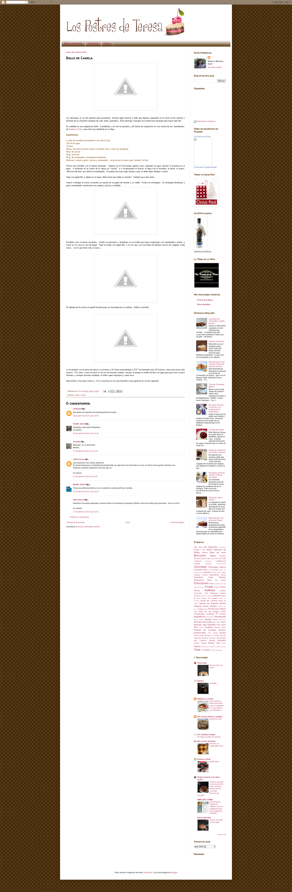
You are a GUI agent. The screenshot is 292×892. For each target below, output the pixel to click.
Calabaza (208, 561)
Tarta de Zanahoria (216, 341)
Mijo (214, 622)
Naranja (198, 624)
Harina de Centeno (208, 601)
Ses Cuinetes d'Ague (206, 735)
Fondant (217, 583)
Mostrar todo (222, 834)
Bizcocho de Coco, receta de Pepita (216, 519)
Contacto (93, 43)
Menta (215, 619)
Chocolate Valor (200, 570)
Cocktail (210, 570)
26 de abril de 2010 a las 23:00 (86, 416)
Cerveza (208, 564)
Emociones (201, 583)
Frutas (209, 586)
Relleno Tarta (214, 643)
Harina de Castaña (209, 598)
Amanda (76, 442)
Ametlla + (197, 550)
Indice (107, 43)
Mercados (222, 619)
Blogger (174, 872)
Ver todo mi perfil (215, 67)
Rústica (200, 681)
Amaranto (222, 547)
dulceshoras (78, 500)
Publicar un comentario (79, 517)
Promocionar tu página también (205, 167)
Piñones (217, 627)
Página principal (73, 43)
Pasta (201, 627)
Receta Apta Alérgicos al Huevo (206, 635)
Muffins (223, 622)
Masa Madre (199, 619)
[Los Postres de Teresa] (203, 165)
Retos (224, 643)
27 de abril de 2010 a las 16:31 (86, 491)
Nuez (223, 625)
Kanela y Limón (76, 129)
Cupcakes (207, 572)
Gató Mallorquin (210, 593)
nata (204, 624)
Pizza (224, 627)
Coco (216, 570)
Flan (211, 583)
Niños (218, 625)
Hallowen (217, 596)
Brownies (197, 558)
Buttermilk (214, 558)
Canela (83, 395)
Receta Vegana (200, 643)
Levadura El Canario (216, 614)
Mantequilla (220, 616)
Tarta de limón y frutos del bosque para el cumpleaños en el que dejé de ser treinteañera (217, 705)
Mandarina (210, 617)
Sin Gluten (217, 646)
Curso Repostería (211, 575)
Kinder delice (214, 761)
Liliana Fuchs (78, 459)
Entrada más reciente (76, 522)
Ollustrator (148, 872)
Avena (205, 552)
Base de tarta (218, 552)
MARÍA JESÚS (79, 484)
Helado (206, 606)
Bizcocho (200, 555)
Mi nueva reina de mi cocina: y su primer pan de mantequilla (216, 408)
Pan (196, 627)
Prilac (210, 633)
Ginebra (197, 596)
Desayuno (199, 580)
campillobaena (220, 561)
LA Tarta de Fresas (216, 430)
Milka (218, 622)
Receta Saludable (217, 640)
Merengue (198, 622)
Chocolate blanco (217, 567)
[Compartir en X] (115, 391)
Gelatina (223, 593)
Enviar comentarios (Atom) (89, 527)
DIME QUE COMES (205, 800)
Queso (222, 632)
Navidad (212, 624)
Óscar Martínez (203, 304)
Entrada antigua (177, 522)
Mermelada (207, 622)
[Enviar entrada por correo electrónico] (104, 391)
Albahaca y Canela (205, 699)
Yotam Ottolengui (216, 650)
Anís (204, 550)
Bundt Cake (205, 558)
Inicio (127, 522)
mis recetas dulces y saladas (209, 717)
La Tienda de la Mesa (215, 609)
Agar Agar (198, 547)
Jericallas (213, 683)
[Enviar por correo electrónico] (109, 391)
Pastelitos (209, 627)
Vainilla (207, 650)
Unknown (77, 409)
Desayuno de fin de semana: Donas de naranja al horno (217, 364)
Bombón (223, 556)
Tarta (197, 649)
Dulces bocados (204, 818)
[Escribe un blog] (112, 391)
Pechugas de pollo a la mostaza (209, 737)
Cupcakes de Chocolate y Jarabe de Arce (217, 321)
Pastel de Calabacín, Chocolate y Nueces (217, 451)
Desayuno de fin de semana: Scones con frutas (217, 475)
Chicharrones (221, 564)
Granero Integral (206, 596)
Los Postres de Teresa (202, 136)
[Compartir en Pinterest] (121, 391)
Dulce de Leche (216, 580)
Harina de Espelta (208, 603)
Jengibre (201, 609)
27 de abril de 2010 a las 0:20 (85, 451)
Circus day (202, 663)
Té (202, 650)
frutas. (216, 587)
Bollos (77, 395)
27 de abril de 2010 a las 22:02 (86, 512)
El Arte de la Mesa (205, 300)
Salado (197, 646)
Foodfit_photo (79, 424)
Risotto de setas (216, 719)
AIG (205, 547)
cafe (219, 558)
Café (224, 558)
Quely (215, 633)
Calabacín (197, 561)
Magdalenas (200, 616)
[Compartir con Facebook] (118, 391)
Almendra (212, 547)
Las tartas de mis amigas (206, 611)
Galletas (209, 590)
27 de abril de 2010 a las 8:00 (85, 476)
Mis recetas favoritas (206, 741)
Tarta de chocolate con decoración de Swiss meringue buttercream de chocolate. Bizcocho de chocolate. (210, 788)
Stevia (223, 646)
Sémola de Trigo (207, 646)
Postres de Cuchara (205, 630)
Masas (208, 619)
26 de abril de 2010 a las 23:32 (86, 433)
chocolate (200, 566)
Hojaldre (213, 606)
